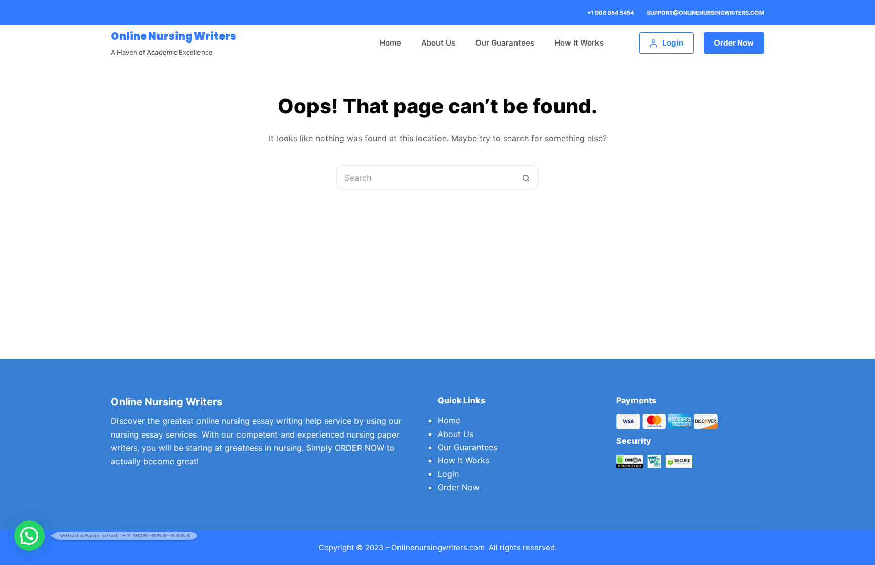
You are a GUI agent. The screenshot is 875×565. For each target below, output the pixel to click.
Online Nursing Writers (173, 36)
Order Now (734, 43)
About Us (438, 43)
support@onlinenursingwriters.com (705, 12)
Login (448, 474)
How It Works (579, 43)
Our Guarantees (504, 43)
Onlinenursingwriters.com (438, 547)
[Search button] (526, 177)
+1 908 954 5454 (610, 12)
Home (390, 43)
